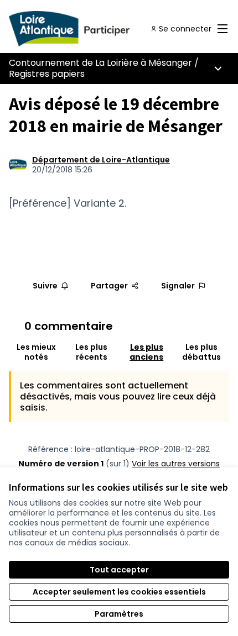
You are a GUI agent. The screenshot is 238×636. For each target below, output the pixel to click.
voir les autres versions (176, 464)
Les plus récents (91, 352)
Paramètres (119, 613)
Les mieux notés (36, 352)
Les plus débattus (201, 352)
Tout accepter (119, 569)
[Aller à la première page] (90, 28)
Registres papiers (47, 73)
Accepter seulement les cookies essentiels (119, 591)
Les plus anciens (146, 352)
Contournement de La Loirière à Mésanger (100, 62)
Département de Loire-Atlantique (101, 160)
